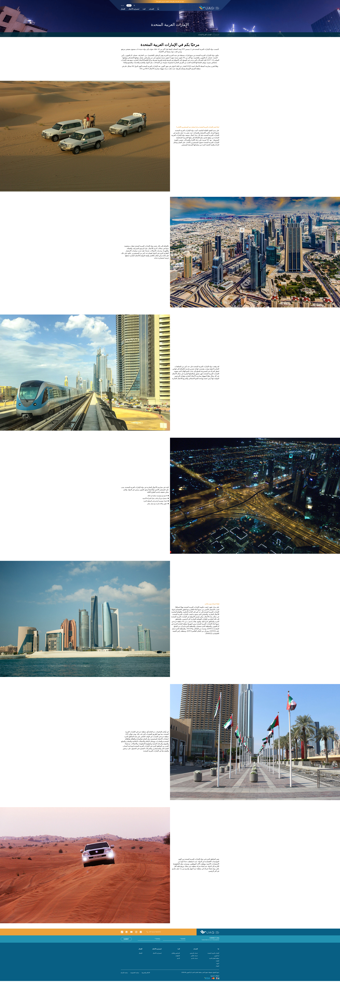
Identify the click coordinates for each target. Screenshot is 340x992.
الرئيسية (217, 34)
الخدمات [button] (151, 9)
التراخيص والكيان (176, 953)
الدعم (178, 958)
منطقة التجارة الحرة (214, 958)
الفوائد (217, 966)
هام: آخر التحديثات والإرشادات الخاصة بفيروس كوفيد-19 (170, 1)
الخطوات (177, 955)
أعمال (129, 5)
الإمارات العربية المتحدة (204, 34)
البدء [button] (144, 9)
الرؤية (217, 963)
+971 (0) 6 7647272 (155, 932)
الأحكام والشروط (146, 972)
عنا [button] (158, 9)
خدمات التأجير (194, 955)
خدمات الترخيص (194, 953)
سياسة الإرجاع (124, 972)
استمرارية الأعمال (134, 9)
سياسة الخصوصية (134, 972)
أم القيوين (216, 955)
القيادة (217, 961)
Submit (126, 939)
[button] (134, 5)
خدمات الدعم (194, 958)
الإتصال (123, 9)
